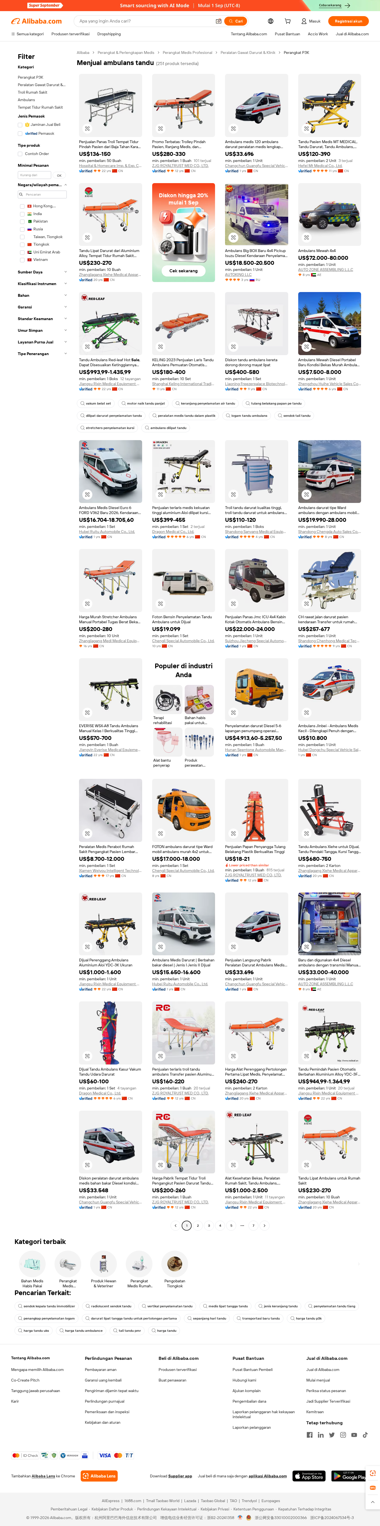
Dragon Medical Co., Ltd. (173, 531)
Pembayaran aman (101, 1369)
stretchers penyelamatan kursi (110, 428)
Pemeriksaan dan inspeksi (107, 1412)
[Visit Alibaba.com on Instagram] (343, 1435)
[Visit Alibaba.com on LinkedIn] (320, 1435)
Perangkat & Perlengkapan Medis (126, 52)
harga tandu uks (36, 1331)
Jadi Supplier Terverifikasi (328, 1401)
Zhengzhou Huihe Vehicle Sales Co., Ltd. (329, 383)
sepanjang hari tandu (209, 1318)
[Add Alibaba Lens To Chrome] (99, 1476)
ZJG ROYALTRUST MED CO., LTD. (180, 165)
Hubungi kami (244, 1380)
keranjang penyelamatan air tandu (208, 403)
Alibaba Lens (43, 1476)
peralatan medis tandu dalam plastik (186, 416)
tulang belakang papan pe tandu (276, 403)
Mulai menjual (318, 1380)
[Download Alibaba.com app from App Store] (309, 1476)
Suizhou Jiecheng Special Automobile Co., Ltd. (256, 641)
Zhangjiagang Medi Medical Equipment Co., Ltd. (110, 641)
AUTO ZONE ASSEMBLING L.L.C (325, 269)
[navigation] (42, 640)
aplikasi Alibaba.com (268, 1476)
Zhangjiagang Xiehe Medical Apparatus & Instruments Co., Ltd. (110, 274)
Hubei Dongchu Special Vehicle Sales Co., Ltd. (329, 749)
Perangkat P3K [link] (296, 52)
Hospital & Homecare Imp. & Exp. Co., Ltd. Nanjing (110, 165)
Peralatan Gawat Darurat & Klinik (248, 52)
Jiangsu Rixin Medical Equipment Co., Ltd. (110, 383)
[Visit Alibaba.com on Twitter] (332, 1435)
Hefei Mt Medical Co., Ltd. (320, 165)
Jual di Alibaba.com (322, 1369)
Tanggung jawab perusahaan (35, 1390)
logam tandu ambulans (249, 416)
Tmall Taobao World (162, 1500)
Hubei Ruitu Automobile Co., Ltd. (107, 531)
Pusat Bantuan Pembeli (253, 1369)
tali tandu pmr (130, 1331)
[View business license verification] (240, 1517)
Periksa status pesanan (326, 1390)
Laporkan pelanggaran (252, 1427)
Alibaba (83, 52)
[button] (218, 21)
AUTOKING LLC (238, 274)
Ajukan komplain (247, 1390)
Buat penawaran (172, 1380)
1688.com (132, 1500)
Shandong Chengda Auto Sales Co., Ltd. (329, 531)
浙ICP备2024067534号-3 (332, 1517)
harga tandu (166, 1331)
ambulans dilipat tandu (168, 428)
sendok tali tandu (296, 416)
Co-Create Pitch (25, 1380)
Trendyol (249, 1500)
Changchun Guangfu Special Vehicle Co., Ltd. (256, 165)
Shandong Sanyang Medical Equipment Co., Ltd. (256, 531)
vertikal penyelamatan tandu (170, 1306)
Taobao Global (213, 1500)
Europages (270, 1500)
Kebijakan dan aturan (102, 1422)
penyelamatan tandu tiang (334, 1306)
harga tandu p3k (309, 1318)
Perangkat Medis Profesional (187, 52)
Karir (15, 1401)
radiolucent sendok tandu (111, 1306)
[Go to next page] (265, 1226)
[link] (373, 1473)
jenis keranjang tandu (281, 1306)
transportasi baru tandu (261, 1318)
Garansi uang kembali (103, 1380)
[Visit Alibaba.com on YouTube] (354, 1435)
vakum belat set (98, 403)
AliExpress (111, 1500)
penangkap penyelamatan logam (49, 1318)
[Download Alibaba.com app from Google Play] (350, 1476)
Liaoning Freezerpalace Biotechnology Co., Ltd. (256, 383)
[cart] (289, 22)
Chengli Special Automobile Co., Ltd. (183, 641)
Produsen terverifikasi (178, 1369)
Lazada (190, 1500)
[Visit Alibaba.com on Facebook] (309, 1435)
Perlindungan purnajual (104, 1401)
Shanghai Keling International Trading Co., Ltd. (183, 383)
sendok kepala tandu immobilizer (49, 1306)
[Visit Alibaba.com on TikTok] (365, 1435)
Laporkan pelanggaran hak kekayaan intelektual (264, 1414)
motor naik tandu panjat (146, 403)
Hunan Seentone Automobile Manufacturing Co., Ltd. (256, 749)
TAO (233, 1500)
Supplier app (180, 1476)
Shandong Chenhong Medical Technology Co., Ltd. (329, 641)
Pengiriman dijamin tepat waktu (112, 1390)
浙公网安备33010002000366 (281, 1517)
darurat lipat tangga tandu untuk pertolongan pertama (134, 1318)
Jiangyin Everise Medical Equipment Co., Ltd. (110, 749)
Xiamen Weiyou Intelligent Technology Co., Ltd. (110, 870)
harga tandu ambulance (84, 1331)
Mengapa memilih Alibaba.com (37, 1369)
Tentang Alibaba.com (30, 1358)
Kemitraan (315, 1412)
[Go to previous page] (176, 1226)
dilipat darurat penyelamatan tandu (114, 416)
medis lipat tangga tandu (228, 1306)
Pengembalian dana (249, 1401)
